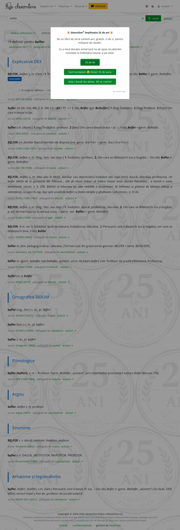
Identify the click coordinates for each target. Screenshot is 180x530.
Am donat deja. (119, 91)
